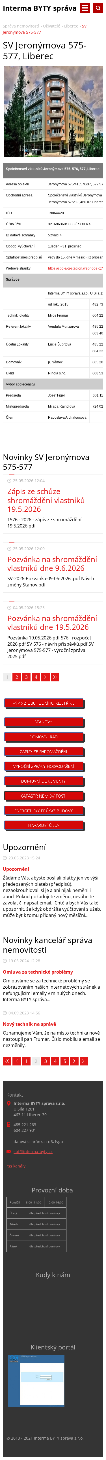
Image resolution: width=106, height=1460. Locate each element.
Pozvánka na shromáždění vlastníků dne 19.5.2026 (52, 622)
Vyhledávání (98, 8)
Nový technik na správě (29, 1024)
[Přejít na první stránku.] (7, 1061)
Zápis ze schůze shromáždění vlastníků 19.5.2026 (46, 500)
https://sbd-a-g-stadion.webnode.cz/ (75, 268)
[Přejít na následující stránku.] (45, 677)
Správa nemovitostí (21, 26)
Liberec (71, 26)
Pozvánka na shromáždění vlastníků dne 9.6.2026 (52, 563)
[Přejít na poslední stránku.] (55, 677)
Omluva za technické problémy (38, 972)
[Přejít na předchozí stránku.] (16, 1061)
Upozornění (16, 869)
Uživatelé (51, 26)
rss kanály (16, 1166)
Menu (85, 8)
